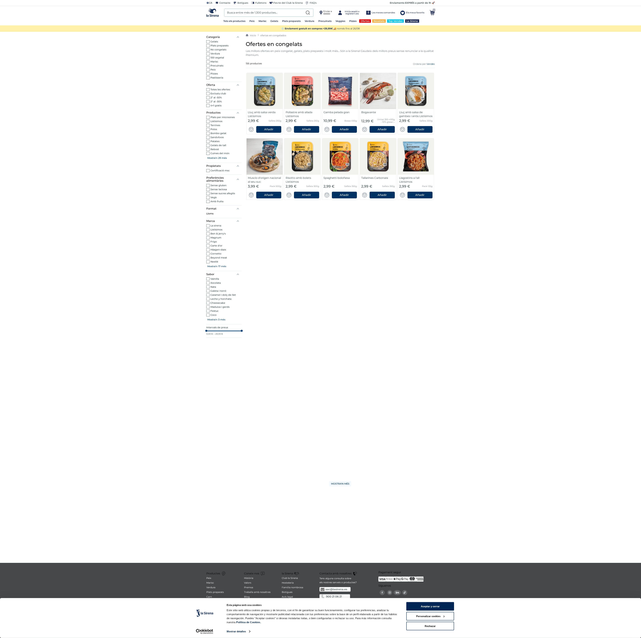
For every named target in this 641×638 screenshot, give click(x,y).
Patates (215, 141)
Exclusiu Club (218, 93)
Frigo (213, 241)
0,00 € (209, 334)
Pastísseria (216, 77)
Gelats (214, 41)
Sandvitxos (217, 137)
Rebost (214, 149)
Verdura (215, 53)
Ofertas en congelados (273, 35)
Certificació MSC (220, 170)
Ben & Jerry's (218, 233)
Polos (213, 129)
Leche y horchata (220, 299)
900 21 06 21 (334, 596)
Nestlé (214, 261)
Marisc (214, 61)
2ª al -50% (216, 97)
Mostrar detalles (236, 631)
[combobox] (268, 13)
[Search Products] (307, 13)
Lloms (209, 213)
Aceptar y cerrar (430, 606)
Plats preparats (219, 45)
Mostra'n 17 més (216, 266)
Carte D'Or (216, 245)
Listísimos (216, 229)
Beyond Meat (218, 257)
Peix (213, 69)
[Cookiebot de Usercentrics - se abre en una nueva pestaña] (204, 631)
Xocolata (215, 283)
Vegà (213, 197)
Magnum (215, 237)
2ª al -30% (216, 101)
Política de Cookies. (248, 622)
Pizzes (214, 73)
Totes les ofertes (220, 89)
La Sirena (215, 225)
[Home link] (251, 35)
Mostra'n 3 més (216, 319)
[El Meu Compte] (349, 12)
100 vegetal (217, 57)
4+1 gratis (216, 105)
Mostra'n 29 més (217, 157)
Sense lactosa (218, 189)
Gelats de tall (218, 145)
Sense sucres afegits (222, 193)
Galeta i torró (218, 291)
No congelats (218, 49)
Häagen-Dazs (218, 249)
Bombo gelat (218, 133)
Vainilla (214, 279)
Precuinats (216, 65)
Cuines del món (220, 153)
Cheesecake (217, 303)
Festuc (214, 311)
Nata (213, 287)
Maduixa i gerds (220, 307)
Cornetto (215, 253)
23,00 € (218, 334)
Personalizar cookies (428, 616)
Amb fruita (216, 201)
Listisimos (216, 121)
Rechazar (430, 625)
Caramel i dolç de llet (223, 295)
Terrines (215, 125)
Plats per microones (222, 117)
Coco (213, 315)
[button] (224, 37)
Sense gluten (218, 185)
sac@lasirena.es (336, 589)
